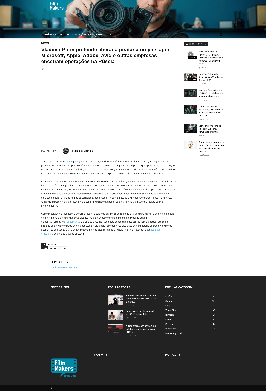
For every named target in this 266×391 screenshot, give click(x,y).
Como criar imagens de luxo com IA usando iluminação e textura (210, 129)
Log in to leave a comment (64, 267)
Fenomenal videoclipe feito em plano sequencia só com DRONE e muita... (141, 298)
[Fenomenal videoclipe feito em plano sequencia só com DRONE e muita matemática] (115, 299)
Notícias (45, 43)
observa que (73, 221)
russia (63, 248)
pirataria (54, 248)
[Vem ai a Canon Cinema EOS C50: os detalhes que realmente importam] (190, 93)
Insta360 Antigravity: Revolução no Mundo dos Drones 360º (211, 77)
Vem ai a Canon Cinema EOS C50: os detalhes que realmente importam (211, 93)
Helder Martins (84, 150)
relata (69, 161)
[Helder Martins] (67, 151)
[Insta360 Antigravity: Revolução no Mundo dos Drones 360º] (190, 77)
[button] (221, 34)
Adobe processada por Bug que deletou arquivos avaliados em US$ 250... (141, 329)
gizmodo (52, 244)
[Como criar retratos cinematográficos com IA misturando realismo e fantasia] (190, 109)
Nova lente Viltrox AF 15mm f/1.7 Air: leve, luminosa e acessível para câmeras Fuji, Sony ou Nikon (211, 57)
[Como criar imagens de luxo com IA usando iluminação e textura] (190, 128)
